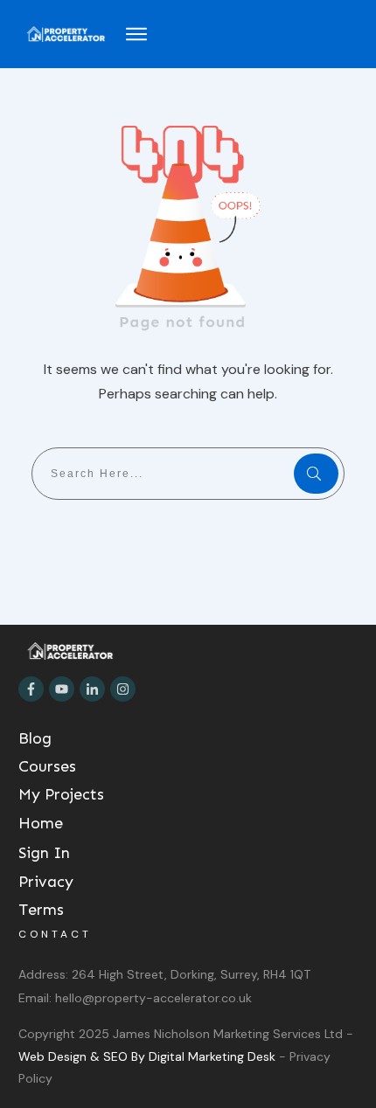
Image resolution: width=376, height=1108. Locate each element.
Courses (47, 766)
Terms (41, 909)
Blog (35, 738)
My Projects (61, 794)
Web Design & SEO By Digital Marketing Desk (148, 1056)
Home (40, 823)
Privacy (45, 881)
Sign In (44, 852)
